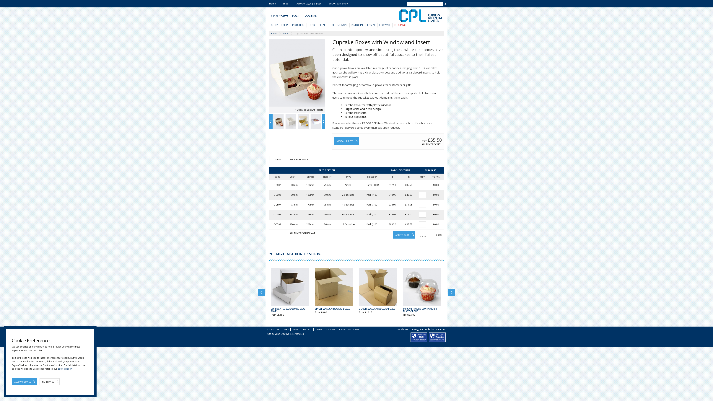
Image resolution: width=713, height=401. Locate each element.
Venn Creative (282, 333)
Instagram (417, 329)
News (295, 329)
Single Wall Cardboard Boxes (332, 308)
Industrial (298, 25)
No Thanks (48, 381)
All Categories (279, 25)
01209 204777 (279, 16)
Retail (322, 25)
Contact (307, 329)
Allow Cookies (22, 381)
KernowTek (298, 333)
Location (310, 16)
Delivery (330, 329)
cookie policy (65, 368)
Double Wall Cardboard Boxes (377, 308)
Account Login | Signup (309, 3)
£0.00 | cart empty (338, 3)
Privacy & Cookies (349, 329)
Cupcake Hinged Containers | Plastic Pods (420, 310)
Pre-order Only (299, 159)
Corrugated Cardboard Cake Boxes (288, 310)
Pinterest (441, 329)
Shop (286, 3)
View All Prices (345, 141)
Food (312, 25)
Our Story (273, 329)
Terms (318, 329)
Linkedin (429, 329)
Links (286, 329)
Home (272, 3)
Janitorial (357, 25)
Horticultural (339, 25)
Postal (371, 25)
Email (296, 16)
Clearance (400, 25)
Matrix (279, 159)
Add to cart (402, 235)
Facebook (403, 329)
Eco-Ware (384, 25)
